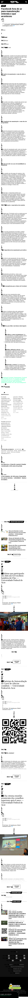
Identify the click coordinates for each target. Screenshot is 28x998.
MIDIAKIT (17, 973)
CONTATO (21, 964)
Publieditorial (17, 971)
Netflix (4, 452)
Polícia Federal (15, 452)
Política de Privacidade (17, 966)
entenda (4, 450)
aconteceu (18, 449)
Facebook (10, 450)
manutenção (22, 450)
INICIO (10, 964)
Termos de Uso (17, 969)
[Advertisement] (14, 505)
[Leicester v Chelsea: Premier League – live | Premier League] (19, 404)
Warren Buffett (6, 453)
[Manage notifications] (12, 989)
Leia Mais (7, 386)
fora (16, 450)
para (8, 452)
